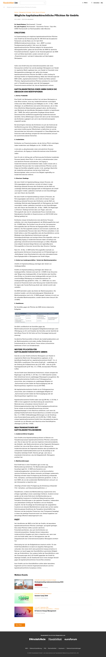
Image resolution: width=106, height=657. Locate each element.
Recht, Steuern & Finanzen (38, 12)
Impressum (62, 648)
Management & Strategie (25, 12)
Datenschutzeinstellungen (74, 648)
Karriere (16, 12)
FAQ (45, 648)
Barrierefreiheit (52, 648)
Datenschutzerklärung (36, 648)
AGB (26, 648)
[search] (32, 2)
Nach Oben (19, 625)
